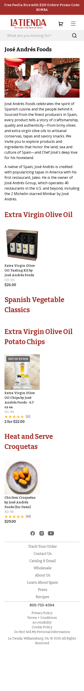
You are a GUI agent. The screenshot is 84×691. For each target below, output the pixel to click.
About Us (42, 575)
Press (42, 590)
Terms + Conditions (42, 618)
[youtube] (51, 533)
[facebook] (32, 533)
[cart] (60, 23)
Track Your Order (42, 546)
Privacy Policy (42, 613)
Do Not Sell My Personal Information (42, 632)
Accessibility (42, 622)
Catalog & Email (42, 561)
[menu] (73, 24)
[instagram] (41, 533)
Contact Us (43, 554)
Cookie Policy (42, 627)
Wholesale (43, 568)
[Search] (74, 35)
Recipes (42, 597)
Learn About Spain (42, 582)
